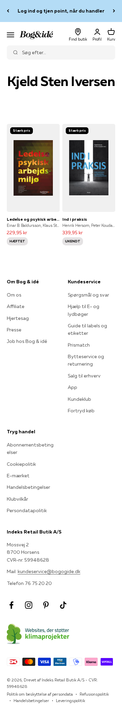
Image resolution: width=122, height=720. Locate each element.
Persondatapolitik (27, 510)
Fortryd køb (81, 411)
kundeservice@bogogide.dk (49, 571)
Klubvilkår (17, 499)
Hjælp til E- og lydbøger (83, 310)
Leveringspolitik (70, 700)
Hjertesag (18, 318)
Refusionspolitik (94, 694)
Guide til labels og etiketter (87, 329)
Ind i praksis (74, 219)
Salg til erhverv (84, 376)
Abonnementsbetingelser (30, 448)
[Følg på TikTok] (63, 605)
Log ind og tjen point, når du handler (61, 11)
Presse (14, 330)
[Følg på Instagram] (28, 605)
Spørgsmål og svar (88, 295)
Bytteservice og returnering (86, 360)
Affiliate (15, 306)
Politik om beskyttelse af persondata (40, 694)
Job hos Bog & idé (27, 341)
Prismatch (79, 345)
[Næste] (114, 11)
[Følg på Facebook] (11, 605)
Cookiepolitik (21, 464)
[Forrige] (8, 11)
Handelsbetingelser (28, 487)
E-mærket (18, 476)
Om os (14, 295)
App (72, 387)
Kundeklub (79, 399)
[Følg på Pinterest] (45, 605)
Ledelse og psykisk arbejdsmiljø (33, 219)
